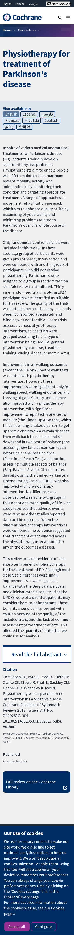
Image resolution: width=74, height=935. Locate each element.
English (7, 4)
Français (12, 120)
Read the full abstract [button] (36, 654)
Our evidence (27, 30)
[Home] (22, 17)
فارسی (33, 4)
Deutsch (51, 120)
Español (20, 4)
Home (7, 30)
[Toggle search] (60, 17)
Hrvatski (32, 120)
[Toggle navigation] (68, 17)
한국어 (24, 126)
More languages (60, 4)
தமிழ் (9, 126)
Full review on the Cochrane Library (31, 784)
